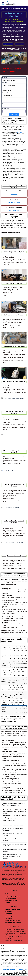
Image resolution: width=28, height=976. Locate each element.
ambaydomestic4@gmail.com (14, 210)
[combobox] (14, 111)
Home (2, 8)
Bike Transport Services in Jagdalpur (14, 346)
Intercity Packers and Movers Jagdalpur (14, 556)
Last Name (4, 82)
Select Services (5, 108)
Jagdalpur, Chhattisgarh (14, 202)
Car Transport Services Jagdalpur (14, 315)
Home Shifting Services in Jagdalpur (14, 252)
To (2, 103)
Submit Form (14, 114)
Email (3, 87)
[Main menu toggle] (24, 3)
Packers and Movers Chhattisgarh (12, 8)
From (3, 98)
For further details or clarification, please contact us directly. (14, 969)
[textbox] (14, 111)
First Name (4, 77)
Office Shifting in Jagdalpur (14, 283)
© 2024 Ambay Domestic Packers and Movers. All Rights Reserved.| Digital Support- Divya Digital (14, 974)
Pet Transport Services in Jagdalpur (14, 381)
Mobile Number (5, 92)
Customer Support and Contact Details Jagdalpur (14, 186)
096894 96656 (12, 936)
